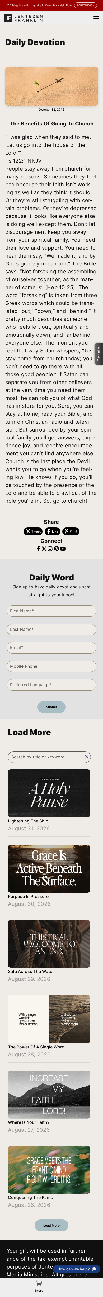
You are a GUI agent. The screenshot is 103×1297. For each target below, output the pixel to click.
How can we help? (73, 1269)
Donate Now (84, 5)
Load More (51, 1225)
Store (39, 1291)
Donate (98, 354)
